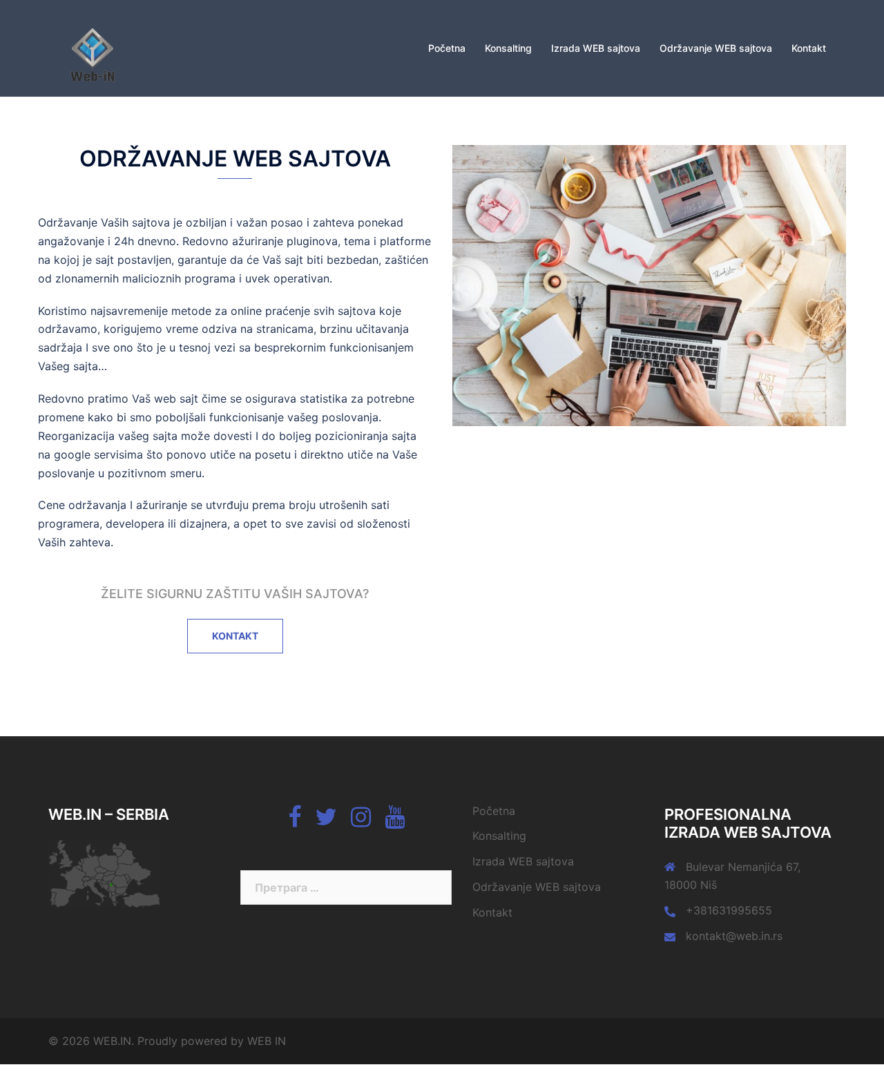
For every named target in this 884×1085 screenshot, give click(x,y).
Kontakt (808, 48)
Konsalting (508, 48)
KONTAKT (235, 636)
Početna (446, 48)
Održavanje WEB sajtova (716, 48)
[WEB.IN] (91, 47)
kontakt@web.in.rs (734, 936)
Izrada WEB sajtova (595, 48)
